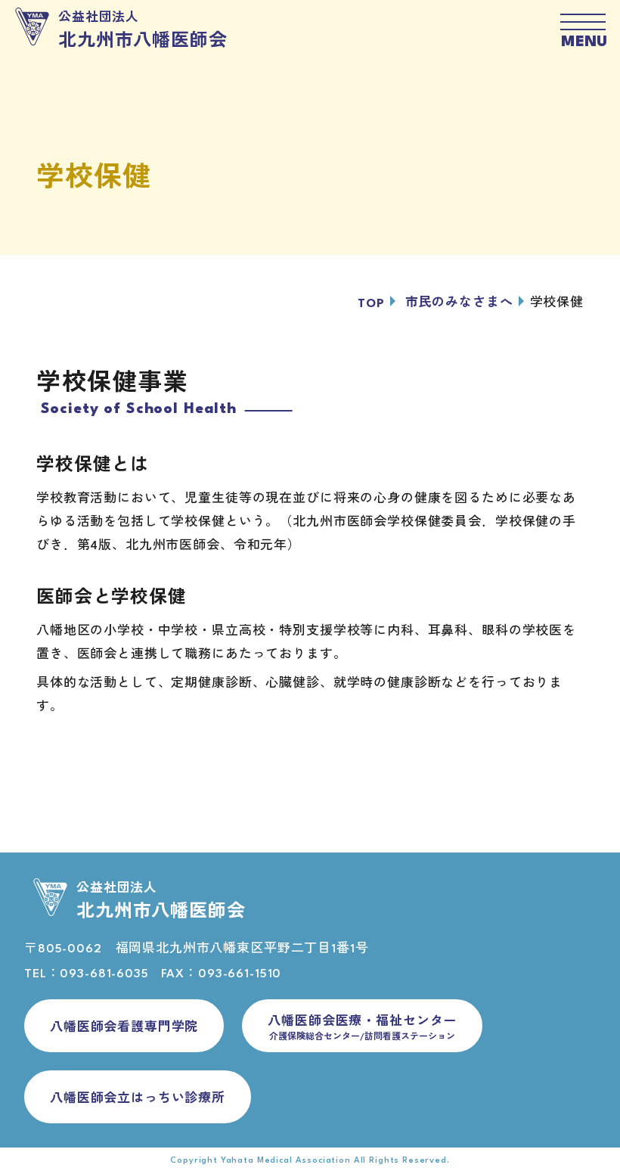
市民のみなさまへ (459, 303)
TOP (371, 304)
